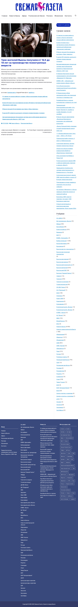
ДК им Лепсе (63, 453)
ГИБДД (58, 276)
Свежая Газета (39, 604)
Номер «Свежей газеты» (65, 468)
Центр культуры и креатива (64, 393)
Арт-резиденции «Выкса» (63, 221)
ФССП (58, 390)
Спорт (58, 379)
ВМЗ (62, 441)
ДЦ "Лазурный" (60, 290)
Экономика (59, 407)
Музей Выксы (60, 321)
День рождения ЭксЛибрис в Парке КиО (65, 157)
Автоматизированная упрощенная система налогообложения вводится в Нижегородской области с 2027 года (66, 68)
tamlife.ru (31, 92)
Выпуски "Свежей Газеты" (64, 273)
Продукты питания (69, 483)
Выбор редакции (61, 241)
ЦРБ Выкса (70, 496)
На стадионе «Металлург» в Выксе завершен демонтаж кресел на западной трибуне (66, 192)
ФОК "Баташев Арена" (62, 388)
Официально (60, 348)
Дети (69, 453)
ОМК (57, 343)
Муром (62, 462)
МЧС (57, 324)
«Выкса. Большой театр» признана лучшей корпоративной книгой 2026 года (66, 128)
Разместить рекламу (63, 25)
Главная (4, 16)
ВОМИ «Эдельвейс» (62, 238)
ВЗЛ (57, 235)
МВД (57, 318)
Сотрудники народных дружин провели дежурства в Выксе (65, 145)
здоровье (73, 499)
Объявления (58, 16)
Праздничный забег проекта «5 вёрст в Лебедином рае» (65, 139)
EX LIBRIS (59, 218)
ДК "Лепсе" (68, 450)
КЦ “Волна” (59, 315)
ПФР (57, 362)
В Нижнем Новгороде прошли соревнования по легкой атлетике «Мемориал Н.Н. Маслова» (66, 76)
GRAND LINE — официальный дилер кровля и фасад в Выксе (65, 82)
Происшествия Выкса (26, 123)
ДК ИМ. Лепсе (60, 287)
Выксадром (59, 246)
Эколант (58, 402)
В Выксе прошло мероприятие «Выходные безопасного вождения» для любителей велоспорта (65, 120)
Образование (60, 334)
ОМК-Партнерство (64, 471)
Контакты (68, 16)
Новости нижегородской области (66, 329)
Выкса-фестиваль (61, 243)
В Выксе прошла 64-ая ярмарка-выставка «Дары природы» (20, 109)
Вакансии (59, 232)
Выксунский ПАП (61, 270)
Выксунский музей (61, 267)
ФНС (57, 385)
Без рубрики (60, 227)
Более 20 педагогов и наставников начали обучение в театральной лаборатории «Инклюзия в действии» (65, 46)
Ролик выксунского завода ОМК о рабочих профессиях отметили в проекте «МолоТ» (65, 163)
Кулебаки (63, 459)
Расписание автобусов (36, 16)
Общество (59, 337)
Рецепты (59, 374)
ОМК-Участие (60, 345)
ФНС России (63, 496)
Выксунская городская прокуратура (63, 253)
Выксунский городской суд (64, 265)
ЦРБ (57, 399)
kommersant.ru (11, 92)
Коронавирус (60, 304)
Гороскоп (59, 279)
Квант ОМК (59, 298)
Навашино (68, 462)
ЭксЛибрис (59, 410)
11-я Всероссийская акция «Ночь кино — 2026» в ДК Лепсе (65, 135)
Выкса (66, 441)
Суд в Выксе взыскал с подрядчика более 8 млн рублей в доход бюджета (66, 88)
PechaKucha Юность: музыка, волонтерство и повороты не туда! (66, 101)
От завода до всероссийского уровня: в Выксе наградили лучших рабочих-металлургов (65, 38)
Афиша (24, 16)
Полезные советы (61, 357)
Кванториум (60, 301)
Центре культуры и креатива (64, 396)
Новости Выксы (14, 16)
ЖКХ (57, 293)
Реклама (49, 16)
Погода (58, 354)
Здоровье (59, 296)
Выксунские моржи (62, 262)
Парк (57, 351)
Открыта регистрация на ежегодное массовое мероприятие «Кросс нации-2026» (66, 206)
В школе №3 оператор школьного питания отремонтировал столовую (23, 113)
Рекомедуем (60, 371)
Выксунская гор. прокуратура (64, 249)
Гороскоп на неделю (62, 281)
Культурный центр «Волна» (64, 307)
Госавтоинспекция (61, 284)
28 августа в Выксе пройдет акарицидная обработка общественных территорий (64, 151)
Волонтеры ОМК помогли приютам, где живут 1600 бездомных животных (63, 199)
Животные (63, 456)
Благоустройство (61, 229)
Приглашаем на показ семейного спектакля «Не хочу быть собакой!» (66, 185)
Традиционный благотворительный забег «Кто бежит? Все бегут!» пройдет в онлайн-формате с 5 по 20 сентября (65, 110)
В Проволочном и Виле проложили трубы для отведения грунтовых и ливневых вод (66, 95)
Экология (59, 404)
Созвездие (59, 376)
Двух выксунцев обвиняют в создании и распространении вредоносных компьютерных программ (13, 132)
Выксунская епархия (62, 259)
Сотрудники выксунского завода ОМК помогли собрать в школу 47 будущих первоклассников (66, 177)
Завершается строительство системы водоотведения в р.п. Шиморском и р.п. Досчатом (65, 170)
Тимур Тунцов (60, 382)
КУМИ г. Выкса (60, 312)
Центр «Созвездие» (65, 499)
